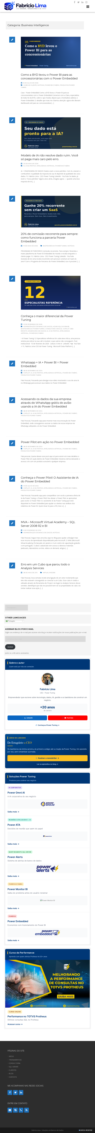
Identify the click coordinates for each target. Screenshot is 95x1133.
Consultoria (14, 1063)
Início (11, 1056)
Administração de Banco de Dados (37, 326)
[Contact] (10, 1110)
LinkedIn (30, 718)
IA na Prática (30, 166)
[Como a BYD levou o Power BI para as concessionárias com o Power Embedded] (51, 52)
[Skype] (15, 1110)
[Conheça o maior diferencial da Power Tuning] (51, 292)
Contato (13, 1077)
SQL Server (13, 1067)
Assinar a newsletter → (48, 758)
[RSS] (26, 1110)
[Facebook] (74, 2)
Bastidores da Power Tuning (55, 246)
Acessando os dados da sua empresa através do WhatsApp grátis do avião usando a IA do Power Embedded (46, 402)
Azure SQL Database (61, 326)
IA (24, 166)
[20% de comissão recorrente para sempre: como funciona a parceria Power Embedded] (51, 211)
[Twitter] (78, 2)
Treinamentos (15, 1060)
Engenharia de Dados (37, 331)
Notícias (40, 85)
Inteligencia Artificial (46, 166)
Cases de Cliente (30, 85)
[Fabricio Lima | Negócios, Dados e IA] (25, 6)
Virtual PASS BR (49, 572)
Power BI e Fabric (52, 85)
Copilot (66, 329)
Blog (11, 1073)
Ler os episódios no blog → (47, 764)
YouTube (70, 718)
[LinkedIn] (82, 2)
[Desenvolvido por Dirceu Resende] (86, 1130)
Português (11, 621)
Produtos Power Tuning (31, 375)
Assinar (10, 647)
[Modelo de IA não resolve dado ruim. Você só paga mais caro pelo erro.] (51, 133)
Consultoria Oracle (53, 329)
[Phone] (21, 1110)
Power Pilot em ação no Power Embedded (50, 442)
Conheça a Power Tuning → (48, 725)
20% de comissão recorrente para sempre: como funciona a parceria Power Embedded (49, 237)
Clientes (12, 1070)
